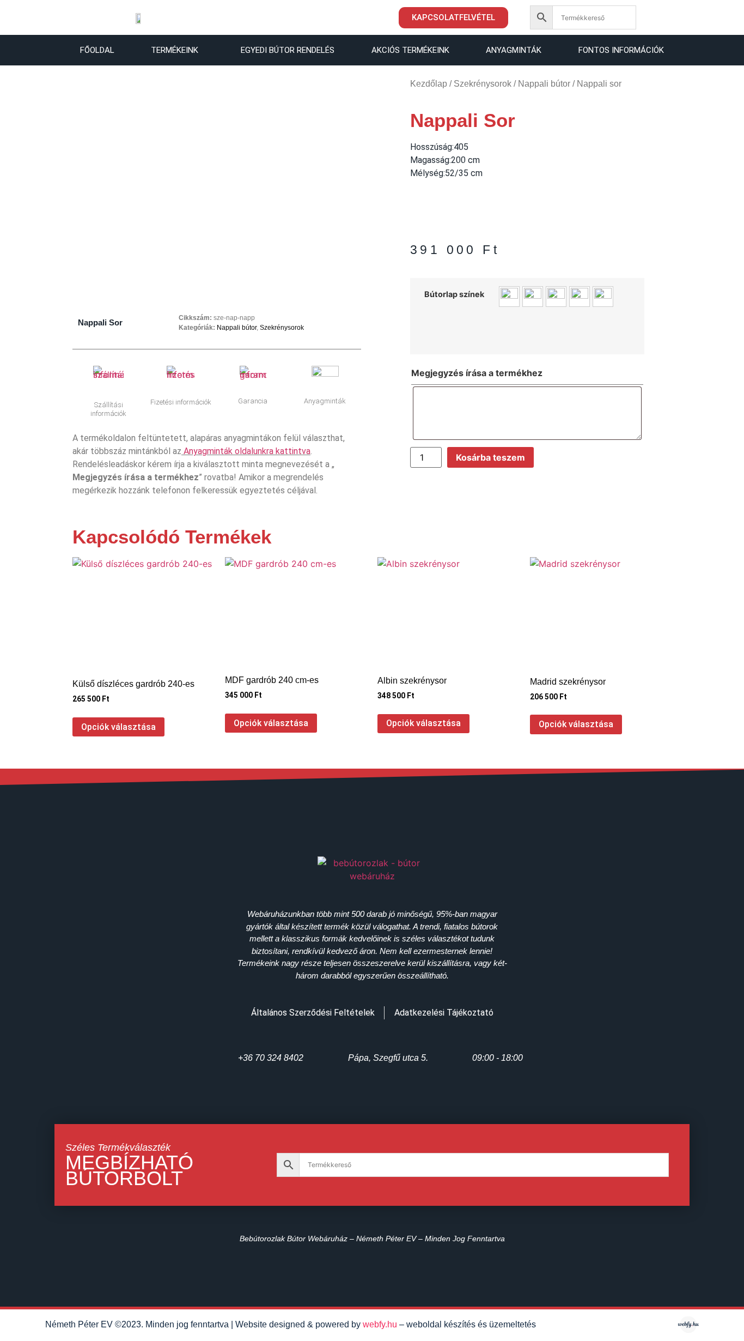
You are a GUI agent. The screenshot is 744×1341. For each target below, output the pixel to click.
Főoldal (97, 50)
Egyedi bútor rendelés (287, 50)
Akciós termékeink (410, 50)
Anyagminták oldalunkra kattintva (247, 451)
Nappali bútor (237, 327)
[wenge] (603, 296)
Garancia (252, 401)
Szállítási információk (108, 409)
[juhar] (579, 296)
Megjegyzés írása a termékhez (476, 372)
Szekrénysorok (282, 327)
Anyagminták (513, 50)
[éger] (556, 296)
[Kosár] (662, 19)
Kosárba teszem (490, 457)
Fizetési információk (180, 402)
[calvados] (532, 296)
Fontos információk (621, 50)
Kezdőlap (428, 83)
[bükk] (509, 296)
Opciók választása (118, 727)
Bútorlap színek (454, 294)
